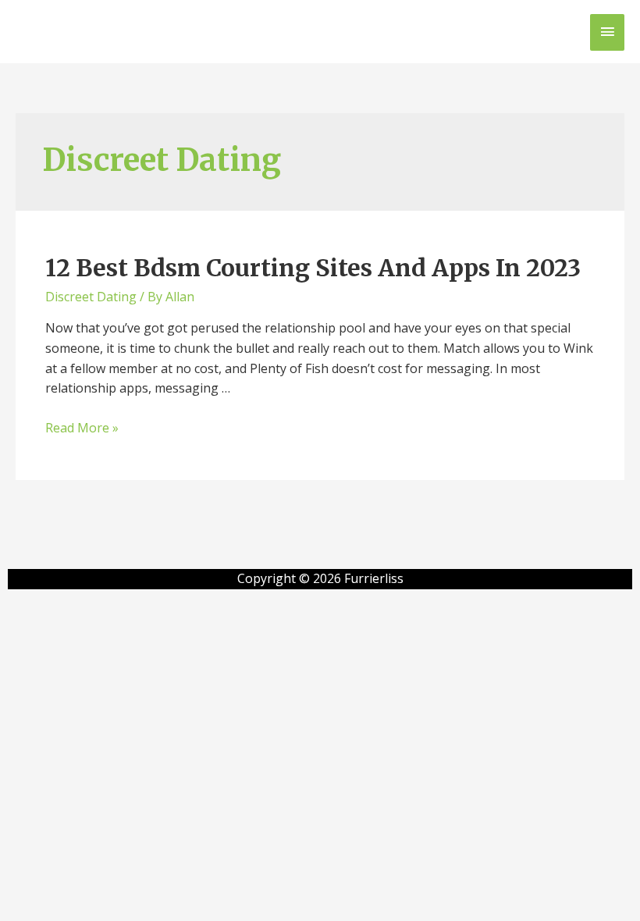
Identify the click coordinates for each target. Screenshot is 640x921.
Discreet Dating (91, 296)
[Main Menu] (607, 32)
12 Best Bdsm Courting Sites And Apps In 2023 (313, 268)
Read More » (82, 427)
